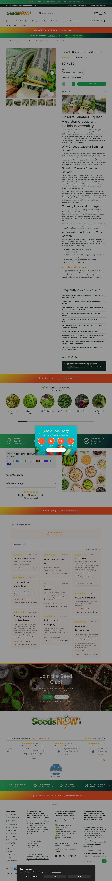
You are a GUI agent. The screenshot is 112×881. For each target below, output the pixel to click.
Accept (55, 876)
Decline (79, 876)
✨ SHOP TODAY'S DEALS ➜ (56, 450)
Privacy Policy (56, 872)
